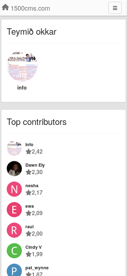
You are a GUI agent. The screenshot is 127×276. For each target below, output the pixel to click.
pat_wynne (37, 267)
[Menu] (115, 8)
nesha (31, 185)
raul (29, 226)
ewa (29, 206)
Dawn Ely (35, 165)
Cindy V (33, 247)
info (22, 87)
